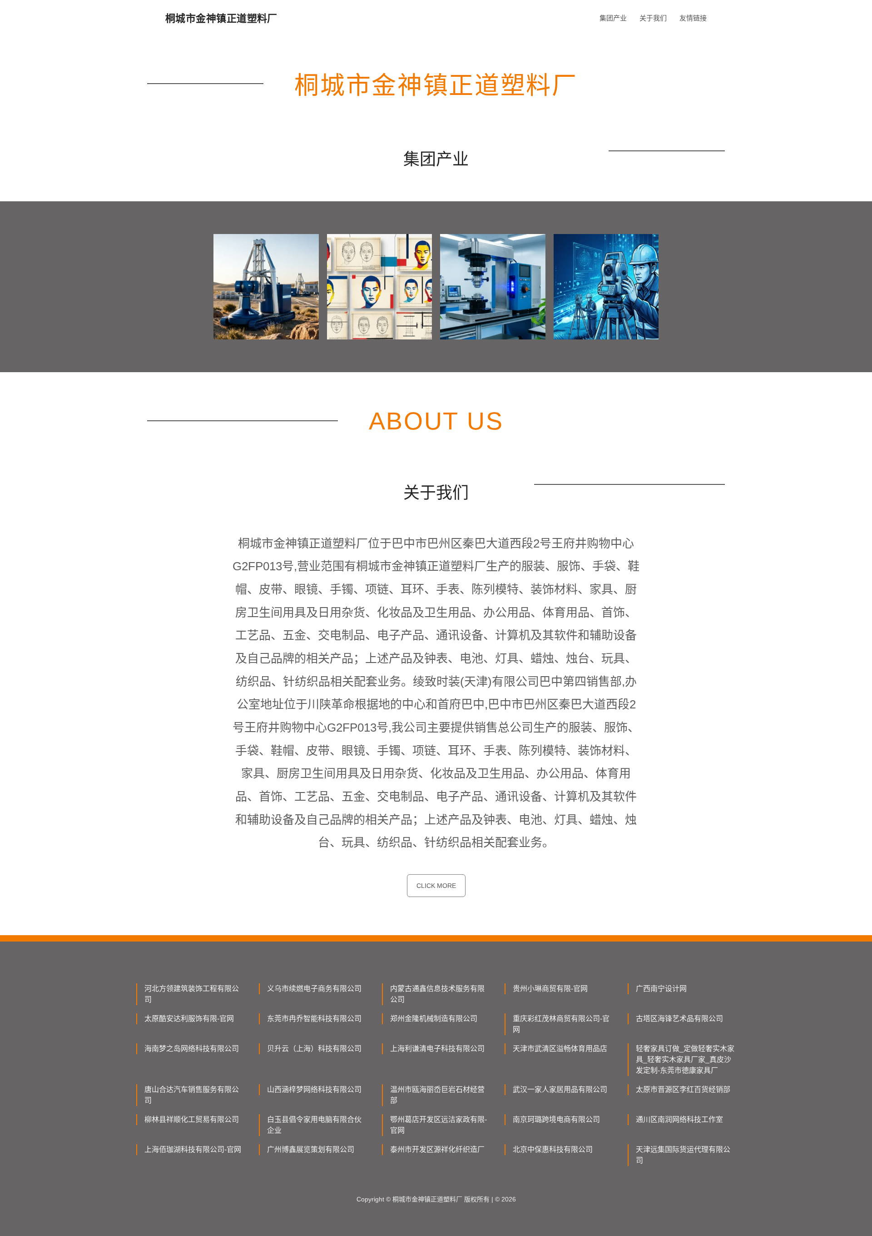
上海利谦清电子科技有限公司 (437, 1048)
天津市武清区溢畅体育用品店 (560, 1048)
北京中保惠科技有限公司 (553, 1149)
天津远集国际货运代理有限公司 (683, 1155)
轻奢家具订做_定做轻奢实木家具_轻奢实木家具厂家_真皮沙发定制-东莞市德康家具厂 (685, 1059)
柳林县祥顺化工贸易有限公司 (191, 1119)
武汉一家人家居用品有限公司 (560, 1089)
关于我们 (653, 18)
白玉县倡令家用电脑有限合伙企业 (314, 1125)
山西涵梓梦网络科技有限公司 (314, 1089)
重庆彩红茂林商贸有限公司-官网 (561, 1024)
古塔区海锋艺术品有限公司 (679, 1018)
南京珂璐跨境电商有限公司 (556, 1119)
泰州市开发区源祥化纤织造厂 (437, 1149)
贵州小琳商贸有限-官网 (550, 988)
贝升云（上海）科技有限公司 (314, 1048)
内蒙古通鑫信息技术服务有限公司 (437, 994)
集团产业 (613, 18)
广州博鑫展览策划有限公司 (310, 1149)
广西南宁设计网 (661, 988)
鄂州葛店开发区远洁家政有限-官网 (438, 1125)
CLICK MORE (436, 885)
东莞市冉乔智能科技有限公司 (314, 1018)
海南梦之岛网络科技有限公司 (191, 1048)
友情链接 (693, 18)
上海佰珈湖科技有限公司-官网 (192, 1149)
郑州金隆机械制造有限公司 (433, 1018)
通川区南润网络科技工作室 (679, 1119)
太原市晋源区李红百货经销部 (683, 1089)
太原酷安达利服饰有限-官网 (189, 1018)
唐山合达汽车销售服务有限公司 (191, 1095)
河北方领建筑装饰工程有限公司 (191, 994)
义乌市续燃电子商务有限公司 (314, 988)
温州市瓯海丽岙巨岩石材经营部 (437, 1095)
